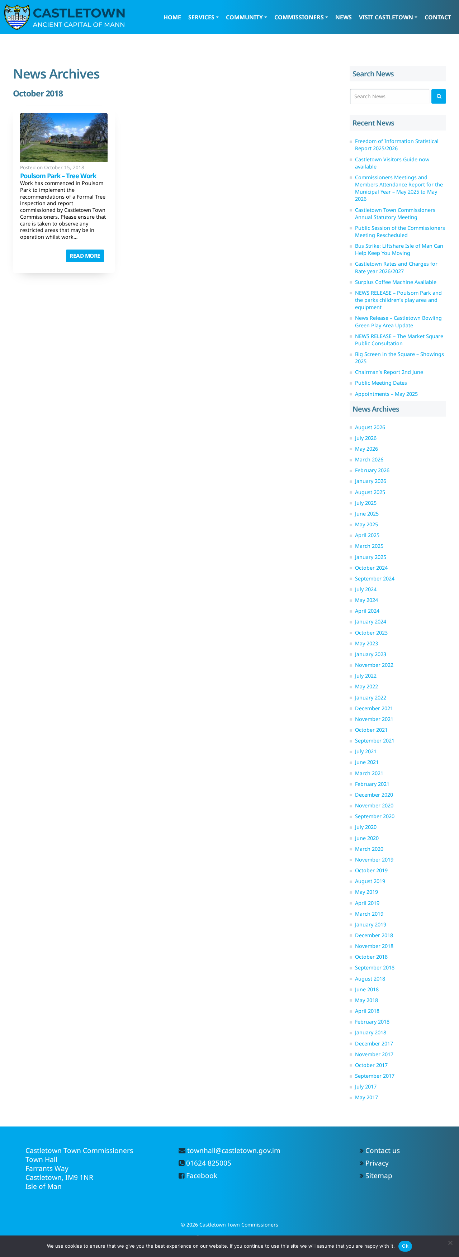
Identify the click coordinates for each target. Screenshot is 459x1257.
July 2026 (366, 438)
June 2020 (367, 838)
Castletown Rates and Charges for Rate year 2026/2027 (396, 267)
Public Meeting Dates (381, 382)
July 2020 (366, 827)
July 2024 (366, 589)
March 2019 (369, 913)
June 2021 (367, 762)
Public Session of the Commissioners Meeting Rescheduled (400, 231)
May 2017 (366, 1097)
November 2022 (374, 664)
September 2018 (374, 967)
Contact (438, 17)
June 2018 (367, 989)
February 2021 (372, 784)
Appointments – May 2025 (386, 393)
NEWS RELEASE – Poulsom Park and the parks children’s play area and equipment (398, 299)
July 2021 (366, 751)
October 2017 (371, 1065)
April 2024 (367, 610)
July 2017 (366, 1086)
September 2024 (374, 578)
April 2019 (367, 903)
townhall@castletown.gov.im (232, 1150)
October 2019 (371, 870)
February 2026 (372, 470)
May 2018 (366, 1000)
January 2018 (370, 1032)
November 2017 (374, 1054)
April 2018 (367, 1010)
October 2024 (371, 567)
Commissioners (299, 17)
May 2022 (366, 686)
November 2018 (374, 946)
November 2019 (374, 859)
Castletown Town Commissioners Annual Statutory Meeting (395, 213)
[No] (450, 1242)
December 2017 (374, 1043)
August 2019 (370, 881)
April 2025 (367, 535)
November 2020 (374, 805)
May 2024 (366, 600)
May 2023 (366, 643)
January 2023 (370, 654)
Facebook (200, 1175)
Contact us (382, 1150)
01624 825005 (207, 1163)
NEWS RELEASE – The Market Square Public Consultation (399, 340)
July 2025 (366, 502)
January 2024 (370, 621)
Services (201, 17)
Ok (405, 1246)
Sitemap (378, 1175)
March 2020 (369, 848)
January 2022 (370, 697)
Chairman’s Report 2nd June (389, 372)
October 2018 (371, 956)
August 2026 (370, 427)
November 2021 (374, 719)
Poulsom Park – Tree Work (58, 175)
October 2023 (371, 632)
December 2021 (374, 708)
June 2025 (367, 513)
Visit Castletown (386, 17)
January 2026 (370, 481)
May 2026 (366, 448)
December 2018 (374, 935)
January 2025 (370, 557)
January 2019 (370, 924)
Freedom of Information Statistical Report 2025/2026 (397, 145)
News (343, 17)
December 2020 (374, 794)
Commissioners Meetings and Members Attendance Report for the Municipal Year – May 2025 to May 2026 (399, 188)
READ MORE (85, 256)
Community (244, 17)
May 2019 (366, 891)
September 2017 (374, 1075)
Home (172, 17)
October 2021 (371, 729)
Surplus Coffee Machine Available (395, 282)
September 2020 (374, 816)
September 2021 (374, 740)
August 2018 (370, 978)
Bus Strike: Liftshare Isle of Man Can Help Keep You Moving (399, 249)
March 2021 (369, 773)
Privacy (377, 1163)
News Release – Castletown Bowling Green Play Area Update (398, 321)
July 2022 (366, 675)
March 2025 (369, 545)
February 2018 (372, 1021)
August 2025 (370, 492)
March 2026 (369, 459)
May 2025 (366, 524)
